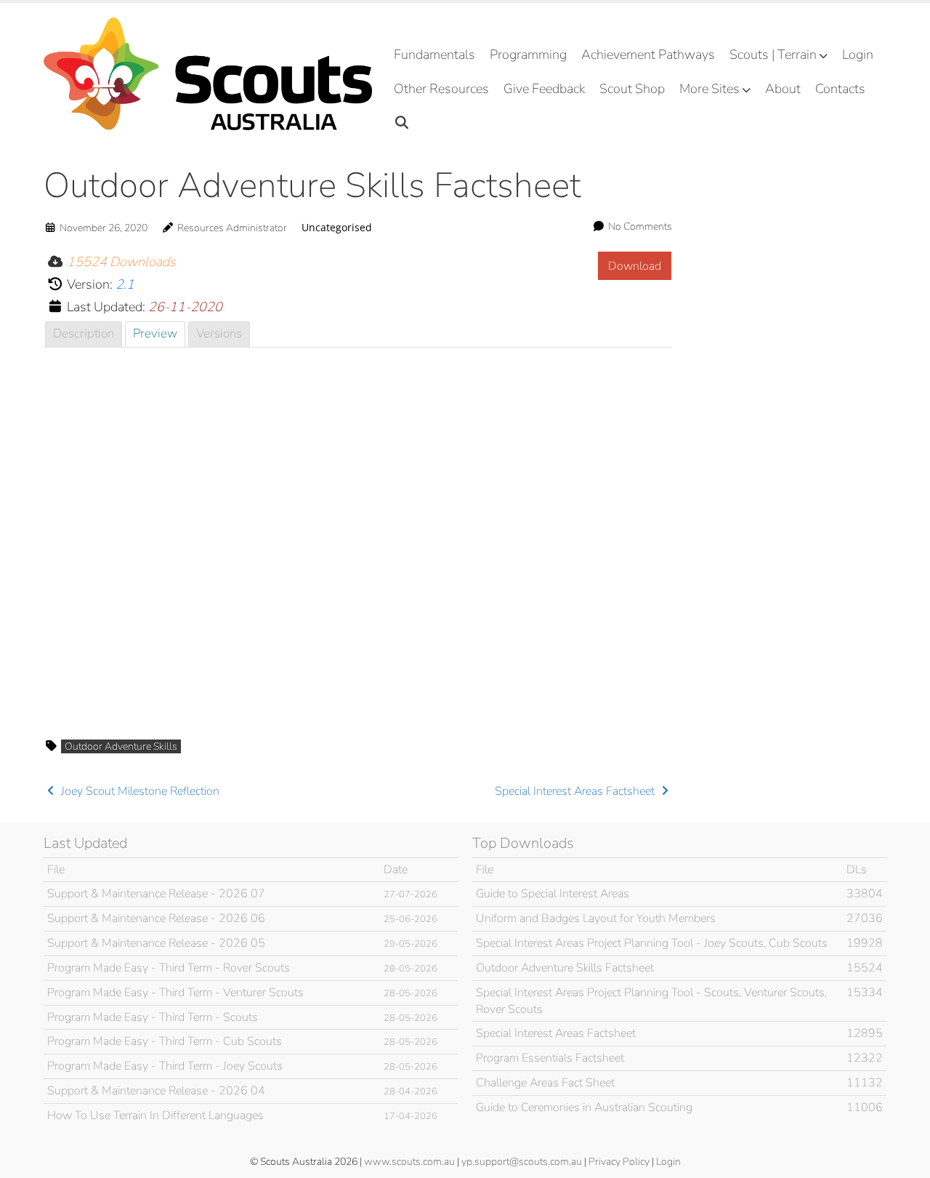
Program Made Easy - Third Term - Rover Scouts (168, 968)
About (783, 88)
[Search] (402, 123)
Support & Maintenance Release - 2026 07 (156, 894)
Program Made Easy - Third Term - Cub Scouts (164, 1041)
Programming (528, 54)
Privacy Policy (619, 1162)
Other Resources (441, 88)
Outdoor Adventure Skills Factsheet (565, 968)
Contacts (840, 88)
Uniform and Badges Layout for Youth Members (596, 918)
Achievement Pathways (648, 54)
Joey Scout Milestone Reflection (138, 791)
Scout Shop (632, 88)
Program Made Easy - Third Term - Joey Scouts (165, 1066)
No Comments (640, 226)
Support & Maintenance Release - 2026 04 (156, 1091)
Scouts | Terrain (773, 54)
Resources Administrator (232, 228)
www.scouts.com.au (409, 1162)
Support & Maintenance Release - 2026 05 (156, 943)
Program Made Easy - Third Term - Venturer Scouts (175, 993)
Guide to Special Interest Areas (552, 894)
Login (857, 54)
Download (634, 266)
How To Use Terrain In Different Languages (155, 1115)
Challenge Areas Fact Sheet (545, 1083)
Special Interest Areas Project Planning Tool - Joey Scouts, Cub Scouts (652, 943)
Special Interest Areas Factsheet (576, 791)
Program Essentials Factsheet (550, 1058)
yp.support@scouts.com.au (521, 1162)
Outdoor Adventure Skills (121, 746)
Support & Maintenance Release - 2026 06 (156, 918)
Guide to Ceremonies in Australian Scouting (584, 1107)
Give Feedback (544, 88)
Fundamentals (434, 54)
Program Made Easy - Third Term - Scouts (152, 1017)
